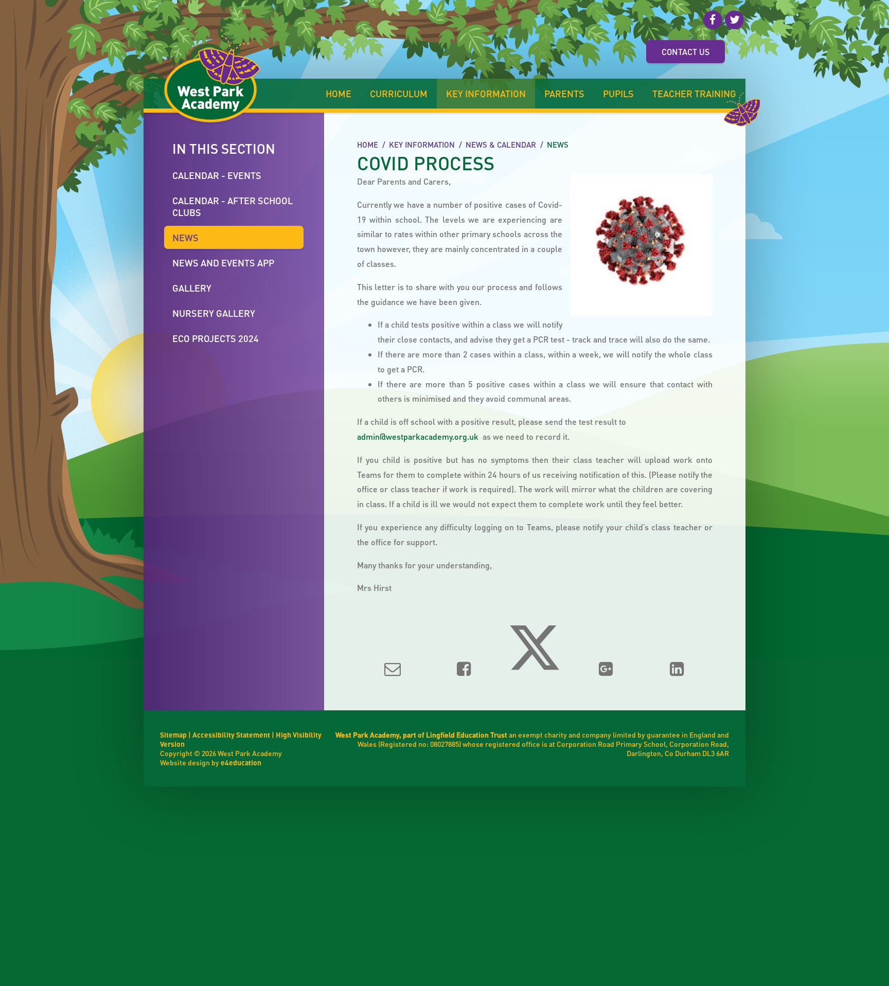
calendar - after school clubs (232, 206)
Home (367, 144)
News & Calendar (501, 144)
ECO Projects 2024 (215, 338)
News (557, 144)
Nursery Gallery (213, 313)
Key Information (422, 144)
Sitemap (173, 734)
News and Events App (223, 262)
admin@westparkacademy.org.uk (417, 436)
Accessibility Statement (231, 734)
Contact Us (685, 51)
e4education (241, 762)
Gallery (191, 288)
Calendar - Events (216, 175)
